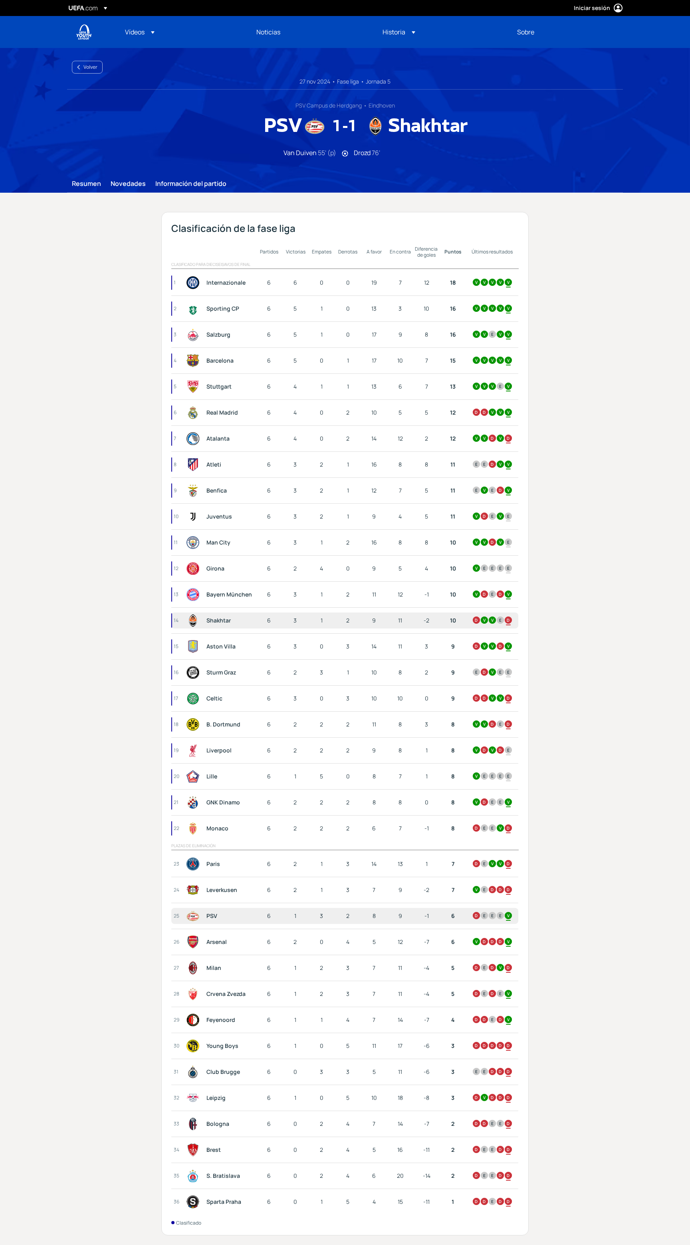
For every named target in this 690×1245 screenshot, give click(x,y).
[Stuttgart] (194, 386)
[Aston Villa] (194, 646)
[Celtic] (194, 698)
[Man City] (194, 542)
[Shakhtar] (194, 620)
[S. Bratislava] (194, 1175)
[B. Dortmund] (194, 724)
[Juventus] (194, 516)
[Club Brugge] (194, 1071)
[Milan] (194, 968)
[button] (140, 32)
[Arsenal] (194, 942)
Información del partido (190, 184)
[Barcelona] (194, 360)
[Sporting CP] (194, 308)
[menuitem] (181, 32)
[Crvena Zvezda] (194, 994)
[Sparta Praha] (194, 1201)
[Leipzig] (194, 1097)
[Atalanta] (194, 438)
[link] (268, 32)
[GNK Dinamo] (194, 802)
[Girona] (194, 568)
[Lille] (194, 776)
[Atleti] (194, 464)
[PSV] (194, 916)
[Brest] (194, 1149)
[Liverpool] (194, 750)
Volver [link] (90, 67)
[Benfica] (194, 490)
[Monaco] (194, 828)
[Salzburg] (194, 334)
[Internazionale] (194, 282)
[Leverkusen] (194, 890)
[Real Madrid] (194, 412)
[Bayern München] (194, 594)
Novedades (128, 184)
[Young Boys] (194, 1045)
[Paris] (194, 864)
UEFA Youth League (84, 32)
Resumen (86, 184)
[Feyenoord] (194, 1020)
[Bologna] (194, 1123)
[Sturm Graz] (194, 672)
